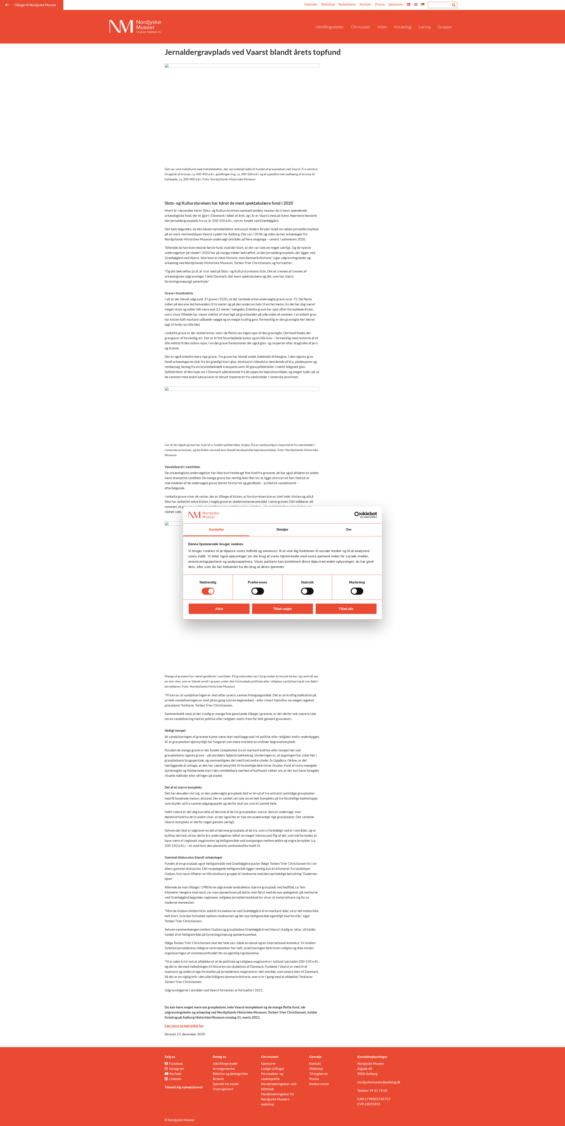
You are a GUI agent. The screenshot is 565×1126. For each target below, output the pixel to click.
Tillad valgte (282, 609)
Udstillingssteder (329, 26)
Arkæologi (403, 26)
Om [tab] (348, 529)
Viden (382, 26)
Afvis (219, 609)
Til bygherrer (318, 1074)
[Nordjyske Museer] (210, 26)
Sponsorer (395, 4)
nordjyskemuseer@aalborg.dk (378, 1082)
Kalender (311, 4)
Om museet (360, 26)
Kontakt (365, 4)
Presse (380, 4)
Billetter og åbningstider (230, 1074)
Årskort (218, 1079)
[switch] (257, 591)
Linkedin (175, 1079)
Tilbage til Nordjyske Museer (35, 5)
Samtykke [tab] (216, 529)
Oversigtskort (223, 1089)
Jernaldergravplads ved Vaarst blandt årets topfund (253, 51)
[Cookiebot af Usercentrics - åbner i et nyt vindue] (357, 515)
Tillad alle (346, 609)
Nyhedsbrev (347, 4)
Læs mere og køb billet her (184, 1026)
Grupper (444, 26)
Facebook (176, 1063)
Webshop (328, 4)
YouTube (175, 1074)
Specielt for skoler (226, 1084)
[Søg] (453, 5)
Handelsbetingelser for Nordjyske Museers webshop (277, 1099)
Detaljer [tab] (283, 529)
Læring (424, 26)
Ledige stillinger (272, 1069)
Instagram (176, 1069)
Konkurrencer (319, 1084)
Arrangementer (224, 1069)
